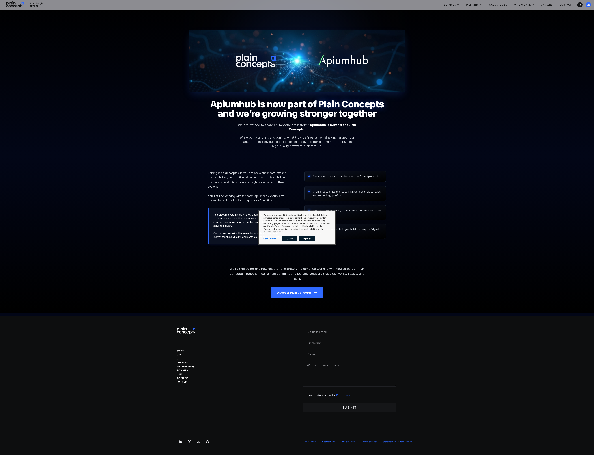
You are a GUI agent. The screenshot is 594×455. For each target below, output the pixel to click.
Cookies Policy (329, 441)
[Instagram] (207, 441)
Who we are (522, 4)
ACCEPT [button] (289, 238)
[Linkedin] (180, 441)
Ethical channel (369, 441)
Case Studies (498, 4)
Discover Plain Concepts (294, 292)
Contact (566, 4)
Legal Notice (310, 441)
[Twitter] (189, 441)
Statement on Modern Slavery (397, 441)
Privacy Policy (344, 394)
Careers (546, 4)
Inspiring (472, 4)
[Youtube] (198, 441)
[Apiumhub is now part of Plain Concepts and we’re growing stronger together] (186, 330)
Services (450, 4)
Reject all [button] (307, 238)
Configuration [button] (269, 238)
